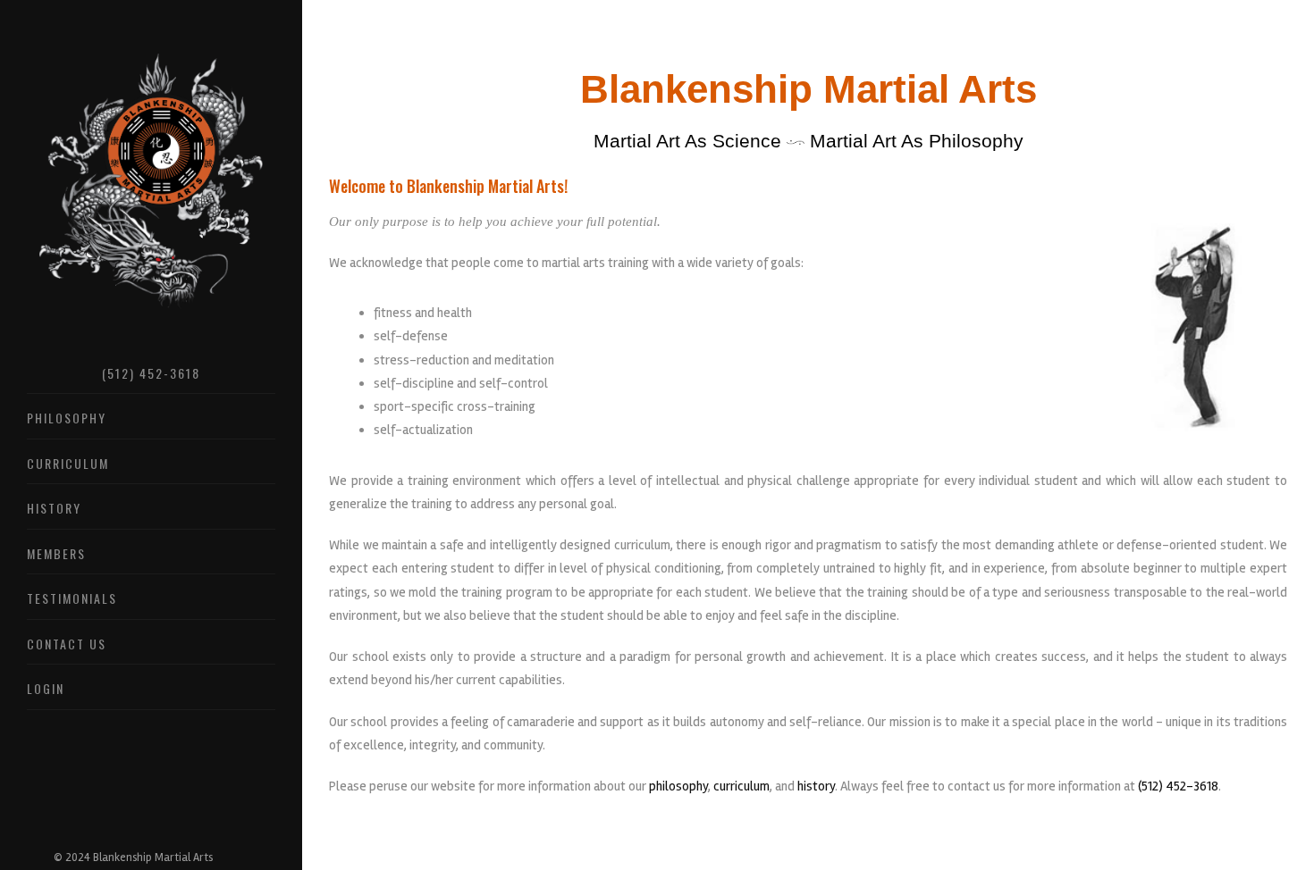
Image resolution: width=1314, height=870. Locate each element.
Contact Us (66, 643)
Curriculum (68, 463)
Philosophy (66, 417)
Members (56, 553)
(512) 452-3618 (151, 373)
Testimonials (72, 598)
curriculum (741, 786)
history (816, 786)
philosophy (678, 786)
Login (45, 688)
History (54, 507)
